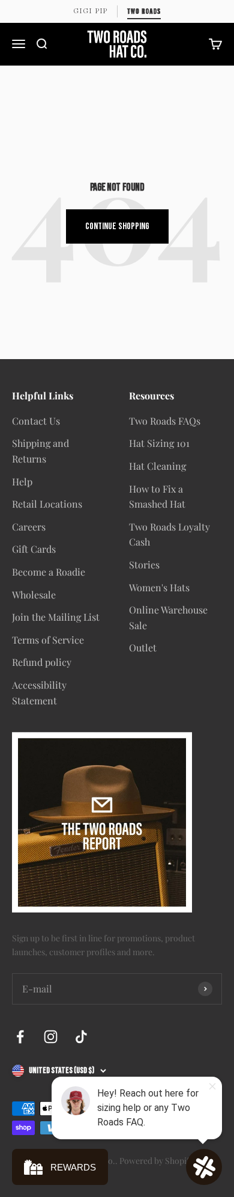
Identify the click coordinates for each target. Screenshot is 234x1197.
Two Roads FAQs (164, 420)
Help (22, 481)
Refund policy (41, 662)
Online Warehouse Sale (168, 617)
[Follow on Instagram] (51, 1037)
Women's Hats (159, 587)
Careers (29, 526)
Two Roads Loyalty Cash (169, 534)
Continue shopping (117, 226)
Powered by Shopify (156, 1160)
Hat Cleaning (157, 466)
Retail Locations (47, 503)
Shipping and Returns (40, 451)
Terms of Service (48, 639)
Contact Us (36, 420)
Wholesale (34, 594)
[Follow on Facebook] (20, 1037)
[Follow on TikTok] (81, 1037)
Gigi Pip (90, 11)
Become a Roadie (48, 571)
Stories (144, 564)
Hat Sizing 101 (159, 443)
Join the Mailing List (56, 617)
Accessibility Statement (39, 693)
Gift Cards (34, 549)
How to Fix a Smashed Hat (157, 496)
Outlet (143, 647)
